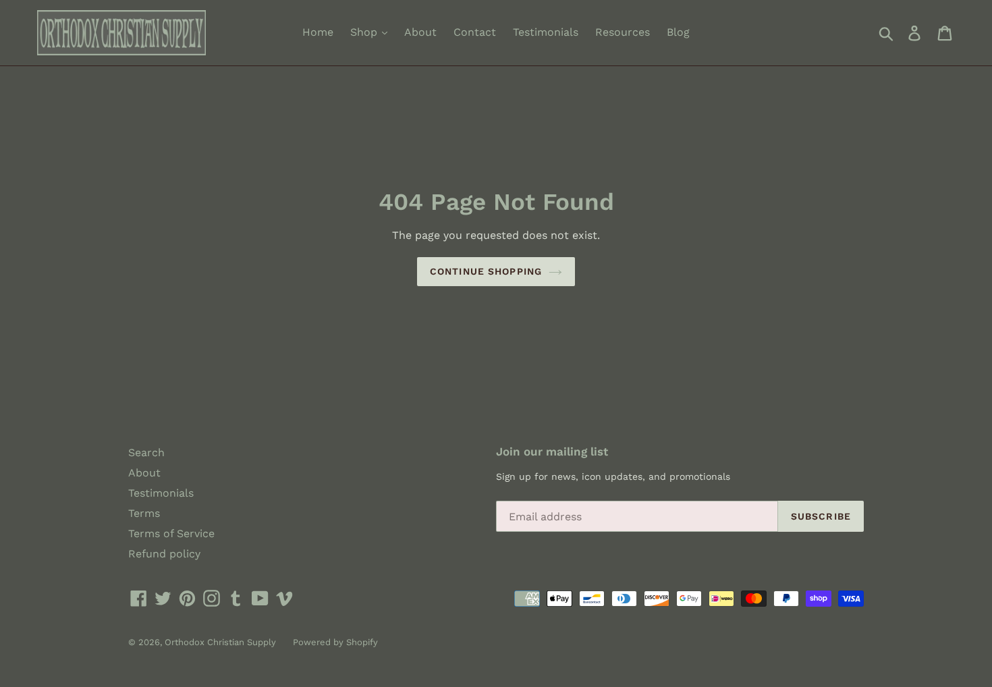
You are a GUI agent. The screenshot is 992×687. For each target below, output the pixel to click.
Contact (474, 32)
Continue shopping (486, 271)
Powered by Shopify (335, 642)
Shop (365, 32)
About (420, 32)
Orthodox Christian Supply (220, 642)
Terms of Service (171, 533)
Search (146, 452)
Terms (144, 513)
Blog (678, 32)
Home (317, 32)
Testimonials (545, 32)
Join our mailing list (552, 451)
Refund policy (164, 553)
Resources (622, 32)
